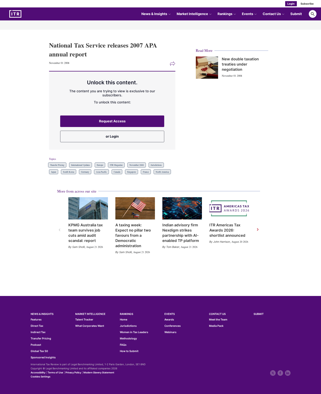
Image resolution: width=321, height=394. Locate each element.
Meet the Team (218, 319)
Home (123, 319)
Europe (100, 164)
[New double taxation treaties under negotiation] (207, 67)
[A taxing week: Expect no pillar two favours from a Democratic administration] (135, 208)
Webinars (170, 332)
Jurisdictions (156, 164)
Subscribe (307, 3)
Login (291, 3)
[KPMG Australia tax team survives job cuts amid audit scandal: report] (88, 208)
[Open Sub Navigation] (169, 13)
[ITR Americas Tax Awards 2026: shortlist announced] (229, 208)
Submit (296, 14)
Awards (169, 319)
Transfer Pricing (57, 164)
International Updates (80, 164)
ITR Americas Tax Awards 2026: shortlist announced (227, 230)
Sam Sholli (78, 246)
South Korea (68, 171)
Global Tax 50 (39, 351)
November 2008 (136, 164)
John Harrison (221, 241)
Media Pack (216, 326)
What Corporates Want (89, 326)
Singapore (131, 171)
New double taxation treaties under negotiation (240, 64)
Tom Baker (172, 246)
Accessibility (38, 372)
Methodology (128, 338)
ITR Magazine (116, 164)
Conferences (172, 326)
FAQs (123, 344)
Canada (117, 171)
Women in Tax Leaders (134, 332)
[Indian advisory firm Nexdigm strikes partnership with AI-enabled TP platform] (182, 208)
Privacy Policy (73, 372)
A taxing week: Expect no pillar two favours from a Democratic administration (133, 235)
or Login (112, 136)
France (146, 171)
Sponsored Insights (43, 357)
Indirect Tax (38, 332)
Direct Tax (37, 326)
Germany (85, 171)
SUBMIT (259, 313)
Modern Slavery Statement (98, 372)
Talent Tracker (84, 319)
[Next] (257, 229)
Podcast (36, 344)
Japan (53, 171)
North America (162, 171)
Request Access (112, 121)
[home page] (24, 14)
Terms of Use (55, 372)
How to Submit (129, 351)
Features (36, 319)
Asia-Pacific (101, 171)
